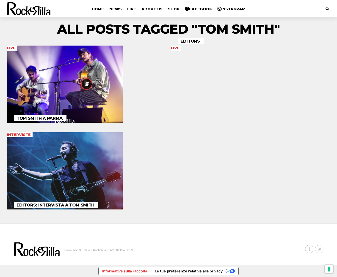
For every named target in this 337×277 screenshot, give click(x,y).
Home (98, 9)
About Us (152, 9)
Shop (174, 9)
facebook (200, 9)
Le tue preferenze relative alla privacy (189, 271)
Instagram (233, 9)
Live (131, 9)
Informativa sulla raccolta (124, 271)
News (115, 9)
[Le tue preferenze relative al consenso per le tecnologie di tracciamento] (329, 269)
